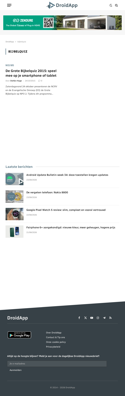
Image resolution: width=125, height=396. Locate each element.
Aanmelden (15, 370)
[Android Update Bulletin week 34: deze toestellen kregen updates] (14, 179)
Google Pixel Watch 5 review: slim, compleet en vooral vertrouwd (66, 209)
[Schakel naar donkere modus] (111, 5)
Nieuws (10, 65)
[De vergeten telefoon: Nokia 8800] (14, 196)
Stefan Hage (16, 81)
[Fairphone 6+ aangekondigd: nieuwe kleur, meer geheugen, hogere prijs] (14, 231)
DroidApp (10, 42)
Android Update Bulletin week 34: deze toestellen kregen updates (67, 174)
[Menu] (9, 5)
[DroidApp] (62, 5)
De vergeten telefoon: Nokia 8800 (47, 192)
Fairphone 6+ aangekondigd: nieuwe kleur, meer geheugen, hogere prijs (70, 227)
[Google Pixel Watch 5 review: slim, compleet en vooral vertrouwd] (14, 214)
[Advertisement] (62, 134)
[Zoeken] (116, 5)
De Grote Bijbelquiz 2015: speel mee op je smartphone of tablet (31, 73)
